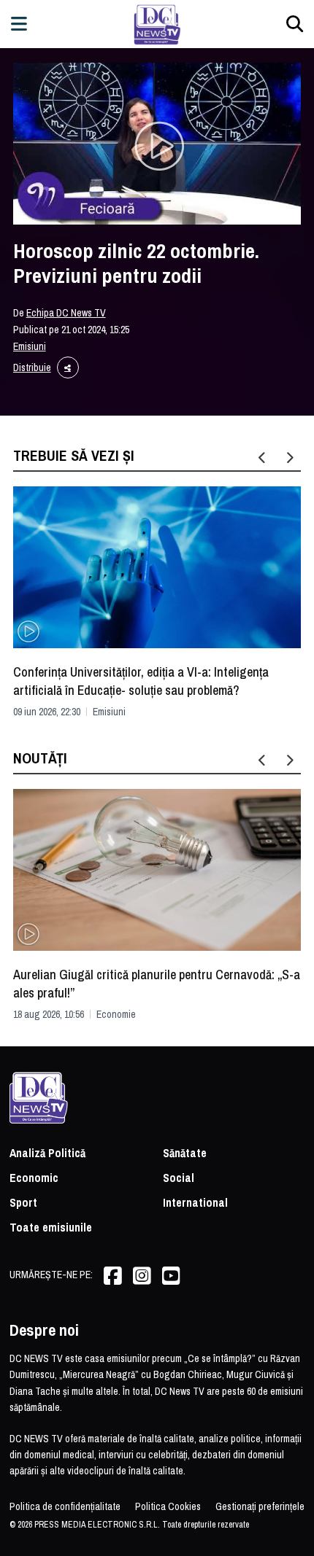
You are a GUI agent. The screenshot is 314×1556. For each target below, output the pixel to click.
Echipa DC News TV (66, 312)
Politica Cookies (168, 1506)
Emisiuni (29, 346)
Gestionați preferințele (260, 1506)
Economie (116, 1014)
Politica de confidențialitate (64, 1506)
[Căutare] (294, 23)
